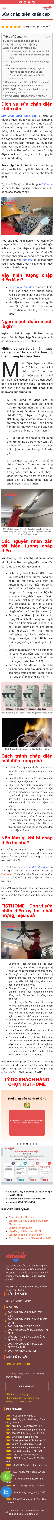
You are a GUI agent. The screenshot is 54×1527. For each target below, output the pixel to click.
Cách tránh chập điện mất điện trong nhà (27, 82)
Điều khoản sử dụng (17, 1394)
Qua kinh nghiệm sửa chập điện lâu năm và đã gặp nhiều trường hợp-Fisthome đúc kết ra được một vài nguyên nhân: (27, 73)
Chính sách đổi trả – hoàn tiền (22, 1398)
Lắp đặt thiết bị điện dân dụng (25, 1234)
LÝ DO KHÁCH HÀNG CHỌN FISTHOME (26, 96)
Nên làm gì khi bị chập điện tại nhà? (24, 85)
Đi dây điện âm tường (20, 1227)
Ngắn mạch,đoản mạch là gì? (20, 47)
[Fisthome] (47, 8)
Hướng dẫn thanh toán (18, 1401)
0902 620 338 (18, 1364)
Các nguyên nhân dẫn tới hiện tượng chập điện (27, 63)
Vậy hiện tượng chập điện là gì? (22, 44)
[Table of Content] (48, 37)
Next (49, 1115)
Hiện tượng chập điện (21, 287)
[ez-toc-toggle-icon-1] (46, 37)
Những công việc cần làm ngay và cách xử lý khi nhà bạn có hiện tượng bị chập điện (30, 54)
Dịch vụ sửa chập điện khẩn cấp (22, 40)
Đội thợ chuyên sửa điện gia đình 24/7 (29, 1238)
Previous (5, 1115)
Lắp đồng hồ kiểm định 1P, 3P (25, 1231)
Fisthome (47, 184)
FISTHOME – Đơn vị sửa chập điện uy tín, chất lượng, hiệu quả (26, 91)
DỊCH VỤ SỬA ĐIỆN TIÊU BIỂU (25, 1326)
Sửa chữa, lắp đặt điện (21, 1217)
